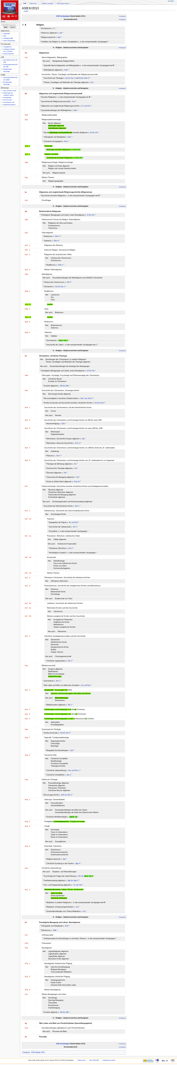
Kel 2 (70, 548)
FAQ (4, 36)
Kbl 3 (27, 154)
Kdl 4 (27, 255)
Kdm (66, 70)
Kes (26, 868)
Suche (3, 21)
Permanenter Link (8, 102)
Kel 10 (28, 519)
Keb (26, 375)
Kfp (26, 948)
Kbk (26, 115)
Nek (59, 37)
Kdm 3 (57, 236)
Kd (26, 211)
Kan (26, 75)
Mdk (54, 930)
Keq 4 (27, 846)
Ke (92, 82)
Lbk (60, 33)
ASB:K (26, 11)
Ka (26, 53)
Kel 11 (28, 536)
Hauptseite (6, 33)
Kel (65, 473)
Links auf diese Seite (9, 90)
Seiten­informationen (9, 104)
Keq (26, 780)
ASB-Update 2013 (38, 1052)
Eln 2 (75, 527)
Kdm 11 (28, 304)
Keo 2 (27, 709)
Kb (26, 94)
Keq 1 (27, 800)
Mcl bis (85, 876)
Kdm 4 (56, 241)
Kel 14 (28, 557)
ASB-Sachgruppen (63, 16)
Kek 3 (27, 428)
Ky (26, 1023)
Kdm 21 (28, 317)
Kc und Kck (86, 106)
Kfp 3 (70, 661)
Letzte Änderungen (9, 40)
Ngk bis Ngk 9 (73, 880)
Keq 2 (27, 821)
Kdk (26, 220)
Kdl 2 (27, 250)
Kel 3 (58, 456)
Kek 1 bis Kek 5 (86, 398)
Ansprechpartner (8, 53)
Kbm (26, 162)
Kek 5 (27, 460)
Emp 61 (77, 482)
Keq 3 (27, 826)
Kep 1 (27, 738)
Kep (26, 729)
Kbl (26, 120)
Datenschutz (82, 1060)
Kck (26, 200)
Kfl (26, 935)
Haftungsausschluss (109, 1060)
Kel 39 (28, 616)
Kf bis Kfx (91, 215)
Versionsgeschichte (63, 3)
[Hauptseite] (10, 10)
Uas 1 (68, 775)
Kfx (26, 994)
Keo (26, 666)
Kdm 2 (27, 309)
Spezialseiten (7, 97)
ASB (24, 3)
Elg (83, 439)
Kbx (26, 178)
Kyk (71, 750)
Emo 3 (77, 443)
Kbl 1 (27, 146)
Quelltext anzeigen (47, 3)
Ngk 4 (77, 863)
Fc (54, 28)
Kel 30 (28, 603)
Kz (26, 1037)
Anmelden (171, 1)
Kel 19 (28, 573)
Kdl (26, 233)
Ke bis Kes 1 (70, 78)
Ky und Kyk (73, 522)
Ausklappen (122, 16)
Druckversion (7, 100)
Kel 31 (28, 608)
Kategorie (26, 1052)
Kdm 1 (60, 265)
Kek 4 (27, 448)
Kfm (26, 943)
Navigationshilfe (8, 38)
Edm (69, 137)
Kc (26, 192)
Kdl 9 (27, 270)
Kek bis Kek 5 (66, 795)
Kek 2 (27, 420)
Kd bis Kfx (94, 132)
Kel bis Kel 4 (99, 403)
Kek (26, 390)
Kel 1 (27, 511)
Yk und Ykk (77, 885)
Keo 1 (58, 681)
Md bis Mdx (64, 386)
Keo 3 (27, 714)
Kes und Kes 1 (73, 770)
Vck (77, 907)
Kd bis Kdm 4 (84, 78)
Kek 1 (27, 407)
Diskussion (33, 3)
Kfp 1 (27, 963)
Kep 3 (27, 755)
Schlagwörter (7, 47)
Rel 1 (66, 141)
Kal (26, 58)
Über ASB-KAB (94, 1060)
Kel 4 (27, 636)
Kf (26, 922)
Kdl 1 (27, 245)
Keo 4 (27, 719)
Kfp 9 (27, 990)
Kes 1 (27, 890)
